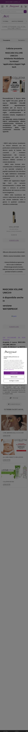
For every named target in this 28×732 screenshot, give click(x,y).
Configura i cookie (14, 380)
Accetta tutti (14, 372)
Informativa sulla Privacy (9, 369)
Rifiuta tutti (14, 376)
